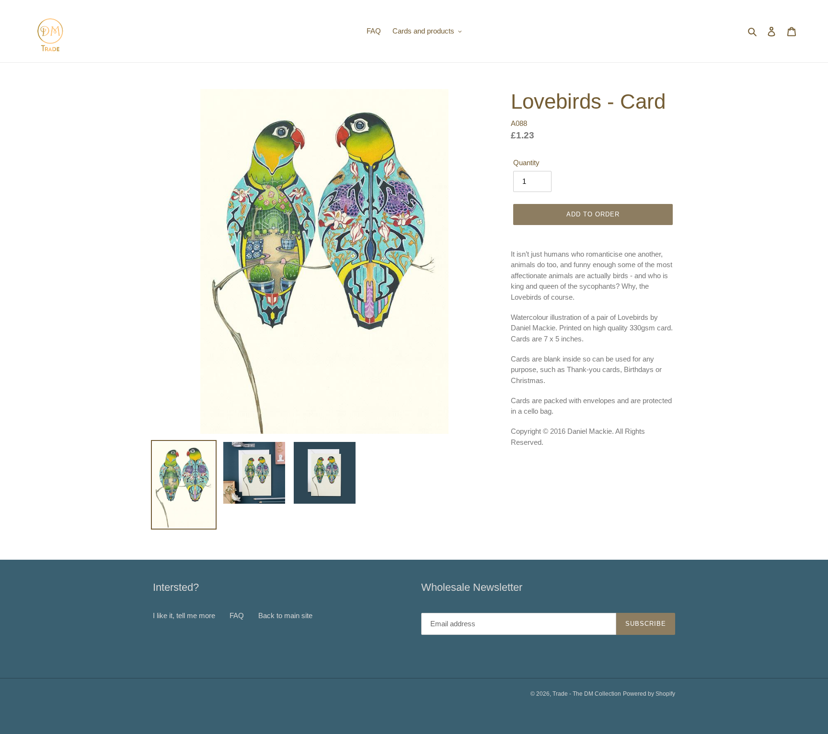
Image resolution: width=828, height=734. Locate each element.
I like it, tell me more (184, 615)
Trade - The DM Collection (586, 693)
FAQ (237, 615)
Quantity (526, 162)
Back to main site (285, 615)
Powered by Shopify (649, 693)
